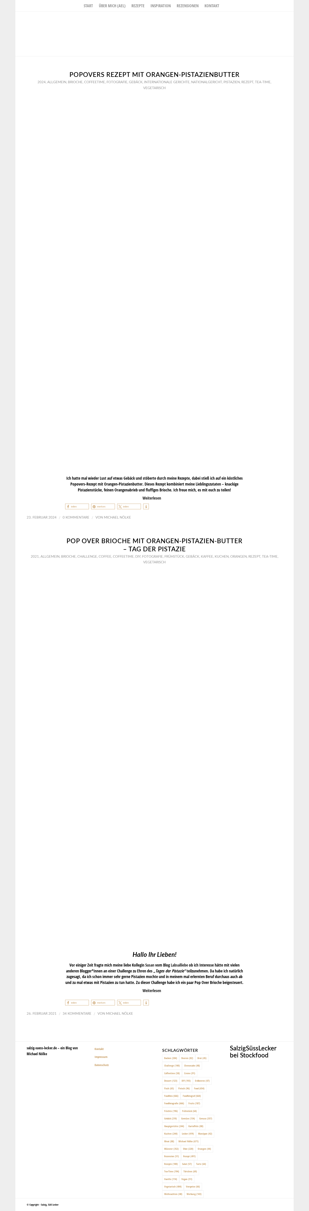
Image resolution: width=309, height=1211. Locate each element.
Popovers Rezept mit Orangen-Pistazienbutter (154, 75)
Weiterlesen (152, 498)
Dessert (170, 1080)
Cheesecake (192, 1065)
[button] (77, 506)
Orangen (238, 556)
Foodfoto (171, 1095)
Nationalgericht (206, 82)
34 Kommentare (77, 1013)
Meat (169, 1141)
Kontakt (99, 1049)
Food (199, 1088)
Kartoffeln (195, 1126)
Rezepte (171, 1164)
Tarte (201, 1164)
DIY (137, 556)
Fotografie (117, 82)
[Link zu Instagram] (283, 18)
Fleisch (184, 1088)
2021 (35, 556)
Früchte (171, 1111)
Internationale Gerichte (167, 82)
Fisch (169, 1088)
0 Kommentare (76, 517)
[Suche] (225, 5)
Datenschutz (102, 1065)
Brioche (75, 82)
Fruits (194, 1103)
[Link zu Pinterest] (290, 18)
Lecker (188, 1133)
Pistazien (231, 82)
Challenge (87, 556)
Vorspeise (193, 1186)
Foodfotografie (174, 1103)
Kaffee (207, 556)
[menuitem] (88, 5)
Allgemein (56, 82)
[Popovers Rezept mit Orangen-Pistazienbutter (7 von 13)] (154, 282)
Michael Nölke (117, 517)
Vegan (186, 1179)
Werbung (194, 1194)
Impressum (101, 1057)
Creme (189, 1073)
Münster (171, 1148)
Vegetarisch (154, 88)
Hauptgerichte (174, 1126)
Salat (187, 1164)
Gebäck (136, 82)
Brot (202, 1058)
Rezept (247, 82)
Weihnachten (173, 1194)
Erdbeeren (202, 1080)
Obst (188, 1148)
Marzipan (205, 1133)
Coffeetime (94, 82)
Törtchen (190, 1171)
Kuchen (222, 556)
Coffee (105, 556)
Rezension (171, 1156)
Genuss (205, 1118)
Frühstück (174, 556)
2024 (42, 82)
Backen (170, 1058)
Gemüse (188, 1118)
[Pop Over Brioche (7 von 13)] (154, 757)
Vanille (170, 1179)
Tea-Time (263, 82)
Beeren (187, 1058)
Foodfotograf (192, 1095)
